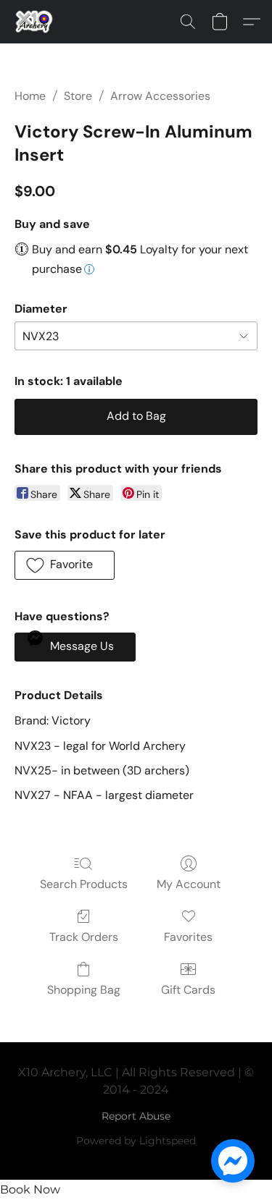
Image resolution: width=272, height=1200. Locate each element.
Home (30, 95)
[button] (35, 21)
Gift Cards (188, 989)
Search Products (84, 884)
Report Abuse (136, 1116)
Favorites (188, 937)
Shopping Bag (83, 989)
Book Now (30, 1189)
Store (78, 95)
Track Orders (83, 937)
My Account (189, 884)
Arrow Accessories (160, 95)
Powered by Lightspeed (136, 1140)
